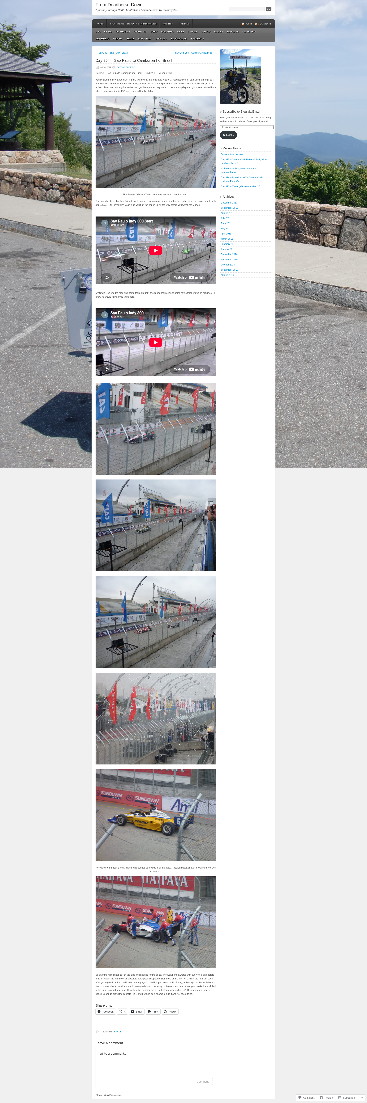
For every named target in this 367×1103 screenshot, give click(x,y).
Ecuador (233, 31)
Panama (118, 38)
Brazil (108, 31)
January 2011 (228, 249)
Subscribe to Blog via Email (241, 111)
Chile (180, 31)
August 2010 (227, 275)
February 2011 (228, 244)
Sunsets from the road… (233, 154)
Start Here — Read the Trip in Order (133, 23)
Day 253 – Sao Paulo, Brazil (112, 52)
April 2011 (226, 233)
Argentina (140, 31)
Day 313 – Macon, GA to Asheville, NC (240, 186)
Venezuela (102, 38)
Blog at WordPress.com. (109, 1095)
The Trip (168, 23)
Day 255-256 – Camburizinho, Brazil (195, 52)
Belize (130, 38)
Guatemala (123, 31)
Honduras (197, 38)
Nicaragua (249, 31)
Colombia (167, 31)
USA (98, 31)
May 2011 (226, 228)
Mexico (205, 31)
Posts (249, 23)
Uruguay (161, 38)
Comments (264, 23)
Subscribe (228, 135)
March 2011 (227, 239)
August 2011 (227, 213)
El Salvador (179, 38)
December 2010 (229, 254)
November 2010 (229, 259)
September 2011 (229, 208)
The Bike (184, 23)
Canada (193, 31)
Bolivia (218, 31)
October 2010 (228, 264)
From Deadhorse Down (119, 4)
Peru (154, 31)
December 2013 (229, 202)
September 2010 (229, 270)
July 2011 (226, 218)
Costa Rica (145, 38)
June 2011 (226, 223)
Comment (203, 1081)
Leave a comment (125, 67)
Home (100, 23)
